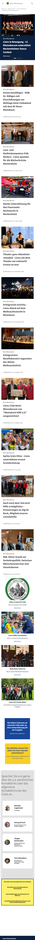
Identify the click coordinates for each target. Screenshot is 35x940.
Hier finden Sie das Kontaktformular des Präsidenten (17, 881)
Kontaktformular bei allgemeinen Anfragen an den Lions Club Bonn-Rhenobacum (17, 901)
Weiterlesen (17, 608)
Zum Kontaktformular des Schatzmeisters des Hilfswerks (17, 894)
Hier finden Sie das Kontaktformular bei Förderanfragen (17, 888)
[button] (13, 58)
